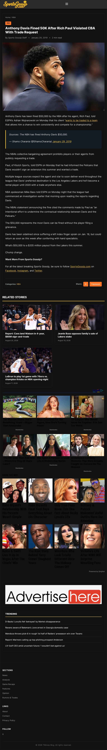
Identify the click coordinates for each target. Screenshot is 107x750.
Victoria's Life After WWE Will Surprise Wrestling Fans (91, 557)
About (5, 711)
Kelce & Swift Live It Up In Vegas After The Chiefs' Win (13, 557)
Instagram (22, 270)
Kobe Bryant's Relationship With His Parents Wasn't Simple (14, 511)
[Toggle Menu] (67, 4)
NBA (14, 17)
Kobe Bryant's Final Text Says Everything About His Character (40, 511)
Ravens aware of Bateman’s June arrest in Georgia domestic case (36, 627)
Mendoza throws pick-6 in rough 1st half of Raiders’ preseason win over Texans (43, 633)
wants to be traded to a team (81, 120)
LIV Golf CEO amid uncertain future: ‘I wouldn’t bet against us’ (35, 646)
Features (6, 689)
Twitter (38, 270)
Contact (6, 716)
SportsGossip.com (80, 266)
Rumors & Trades (10, 698)
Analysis (6, 680)
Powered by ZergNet (97, 571)
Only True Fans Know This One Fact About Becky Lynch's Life (66, 511)
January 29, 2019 (62, 141)
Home (7, 17)
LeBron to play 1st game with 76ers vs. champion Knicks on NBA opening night (26, 378)
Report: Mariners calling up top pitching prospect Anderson (34, 640)
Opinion (5, 693)
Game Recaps (8, 684)
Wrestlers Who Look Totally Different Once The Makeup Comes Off (64, 559)
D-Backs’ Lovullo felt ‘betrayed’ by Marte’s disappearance (32, 621)
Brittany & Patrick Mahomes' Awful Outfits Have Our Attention (92, 513)
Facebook (10, 270)
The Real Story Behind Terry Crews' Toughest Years (39, 557)
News (4, 675)
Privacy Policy (8, 720)
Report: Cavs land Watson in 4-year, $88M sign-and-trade (25, 335)
